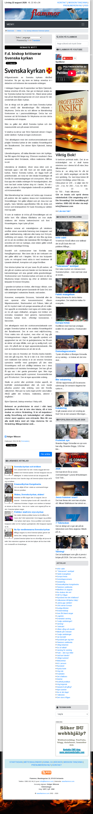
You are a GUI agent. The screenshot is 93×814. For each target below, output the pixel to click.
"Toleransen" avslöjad (67, 266)
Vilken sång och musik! (66, 629)
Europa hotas (63, 323)
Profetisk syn (63, 440)
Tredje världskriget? (64, 621)
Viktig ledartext (62, 645)
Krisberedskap (62, 611)
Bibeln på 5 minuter (64, 632)
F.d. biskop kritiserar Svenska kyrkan (36, 31)
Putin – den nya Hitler (65, 653)
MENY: (11, 24)
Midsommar (61, 661)
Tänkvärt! (60, 626)
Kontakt (62, 3)
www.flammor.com (68, 781)
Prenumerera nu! (73, 6)
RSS (86, 6)
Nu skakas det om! (64, 592)
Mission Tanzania (77, 3)
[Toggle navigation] (83, 24)
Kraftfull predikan (63, 682)
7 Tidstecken (62, 523)
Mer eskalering (63, 379)
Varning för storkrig (64, 650)
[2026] (72, 460)
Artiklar (19, 31)
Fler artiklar (45, 454)
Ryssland (60, 666)
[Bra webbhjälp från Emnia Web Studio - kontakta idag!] (72, 740)
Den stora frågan (63, 697)
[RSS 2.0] (46, 772)
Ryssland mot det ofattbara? (68, 598)
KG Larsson (61, 663)
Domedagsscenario (66, 351)
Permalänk (25, 441)
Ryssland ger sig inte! (65, 640)
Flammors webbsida (64, 587)
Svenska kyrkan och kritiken (27, 467)
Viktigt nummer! (63, 658)
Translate (36, 40)
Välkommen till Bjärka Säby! (67, 600)
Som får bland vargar (65, 613)
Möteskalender (33, 762)
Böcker (58, 762)
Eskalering (61, 408)
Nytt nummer (62, 690)
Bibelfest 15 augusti (64, 590)
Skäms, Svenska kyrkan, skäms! (29, 495)
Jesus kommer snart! (67, 497)
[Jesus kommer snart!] (72, 488)
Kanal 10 (47, 762)
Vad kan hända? (63, 655)
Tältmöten (61, 695)
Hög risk (60, 671)
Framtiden (61, 674)
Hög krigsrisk (62, 684)
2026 (58, 469)
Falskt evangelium (65, 294)
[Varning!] (72, 542)
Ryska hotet (61, 669)
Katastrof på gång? (64, 687)
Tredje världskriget (64, 634)
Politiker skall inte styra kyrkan (28, 512)
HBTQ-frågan (62, 595)
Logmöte (60, 616)
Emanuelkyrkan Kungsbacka (27, 484)
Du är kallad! (62, 648)
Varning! (60, 551)
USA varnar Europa (64, 605)
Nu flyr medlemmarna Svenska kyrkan (32, 530)
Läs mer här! (64, 211)
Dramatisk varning (64, 619)
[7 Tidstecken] (72, 514)
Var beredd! (61, 637)
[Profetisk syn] (72, 431)
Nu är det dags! (63, 692)
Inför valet (61, 237)
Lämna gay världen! (64, 603)
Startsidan (10, 31)
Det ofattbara (62, 676)
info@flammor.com (46, 781)
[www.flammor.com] (46, 14)
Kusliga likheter (63, 608)
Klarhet (59, 679)
